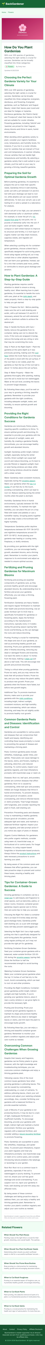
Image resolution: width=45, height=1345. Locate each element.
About (5, 1329)
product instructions (28, 853)
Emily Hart (22, 66)
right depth (27, 296)
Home (4, 12)
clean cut (29, 659)
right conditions (25, 698)
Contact (12, 1329)
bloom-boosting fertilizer (30, 1134)
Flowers (11, 12)
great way (8, 898)
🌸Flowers (9, 66)
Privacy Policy (22, 1329)
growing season (28, 481)
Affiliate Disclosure (35, 1329)
